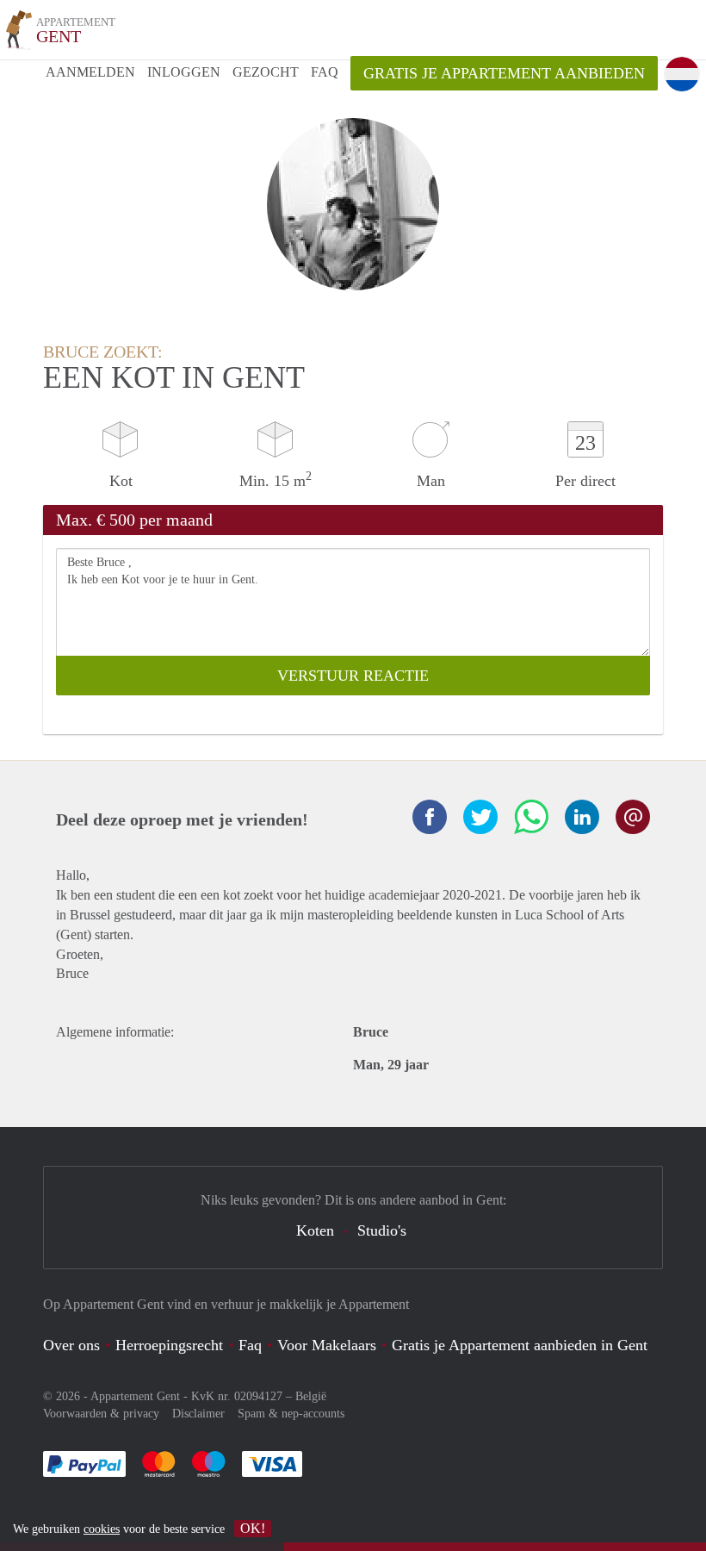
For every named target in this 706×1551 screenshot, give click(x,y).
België (310, 1396)
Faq (250, 1345)
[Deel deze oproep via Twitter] (480, 817)
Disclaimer (198, 1413)
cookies (102, 1529)
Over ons (71, 1345)
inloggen (183, 72)
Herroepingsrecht (169, 1345)
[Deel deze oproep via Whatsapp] (531, 817)
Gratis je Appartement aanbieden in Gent (519, 1345)
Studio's (381, 1230)
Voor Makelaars (326, 1345)
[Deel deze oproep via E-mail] (633, 817)
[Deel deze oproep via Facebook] (429, 817)
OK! (252, 1528)
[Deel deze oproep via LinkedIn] (582, 817)
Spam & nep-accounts (291, 1413)
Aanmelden (90, 72)
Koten (315, 1230)
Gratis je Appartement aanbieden (504, 73)
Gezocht (265, 72)
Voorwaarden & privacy (101, 1413)
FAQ (324, 72)
